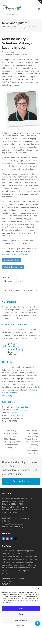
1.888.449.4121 (16, 412)
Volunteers (23, 55)
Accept (21, 608)
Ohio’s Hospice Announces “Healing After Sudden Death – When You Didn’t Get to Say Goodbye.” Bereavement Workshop (30, 441)
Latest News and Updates (17, 26)
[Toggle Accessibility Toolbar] (37, 623)
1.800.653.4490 (26, 407)
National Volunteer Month (14, 290)
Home (4, 26)
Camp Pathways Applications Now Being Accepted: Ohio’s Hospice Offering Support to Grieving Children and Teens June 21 (11, 439)
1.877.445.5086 (22, 410)
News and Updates (12, 55)
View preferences (21, 620)
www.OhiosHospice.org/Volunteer (16, 254)
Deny (21, 614)
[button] (39, 588)
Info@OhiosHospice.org (17, 415)
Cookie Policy (20, 625)
